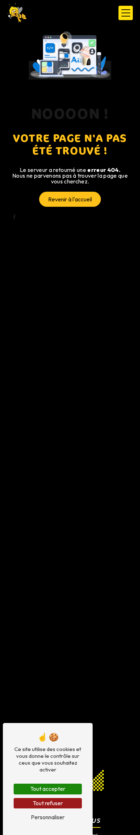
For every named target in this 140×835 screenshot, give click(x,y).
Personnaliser (48, 817)
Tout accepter (47, 788)
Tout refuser (48, 803)
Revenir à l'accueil (70, 199)
